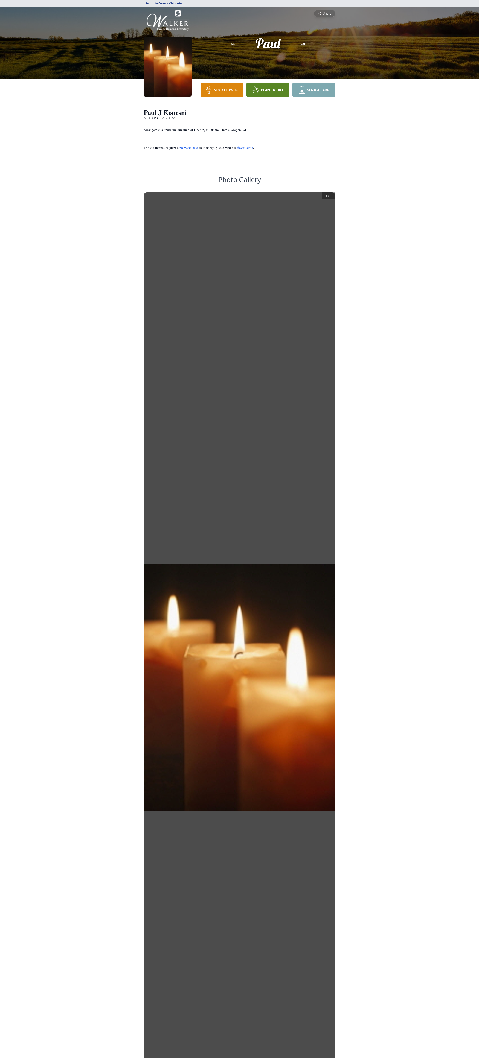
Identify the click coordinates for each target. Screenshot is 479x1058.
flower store (245, 147)
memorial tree (188, 147)
